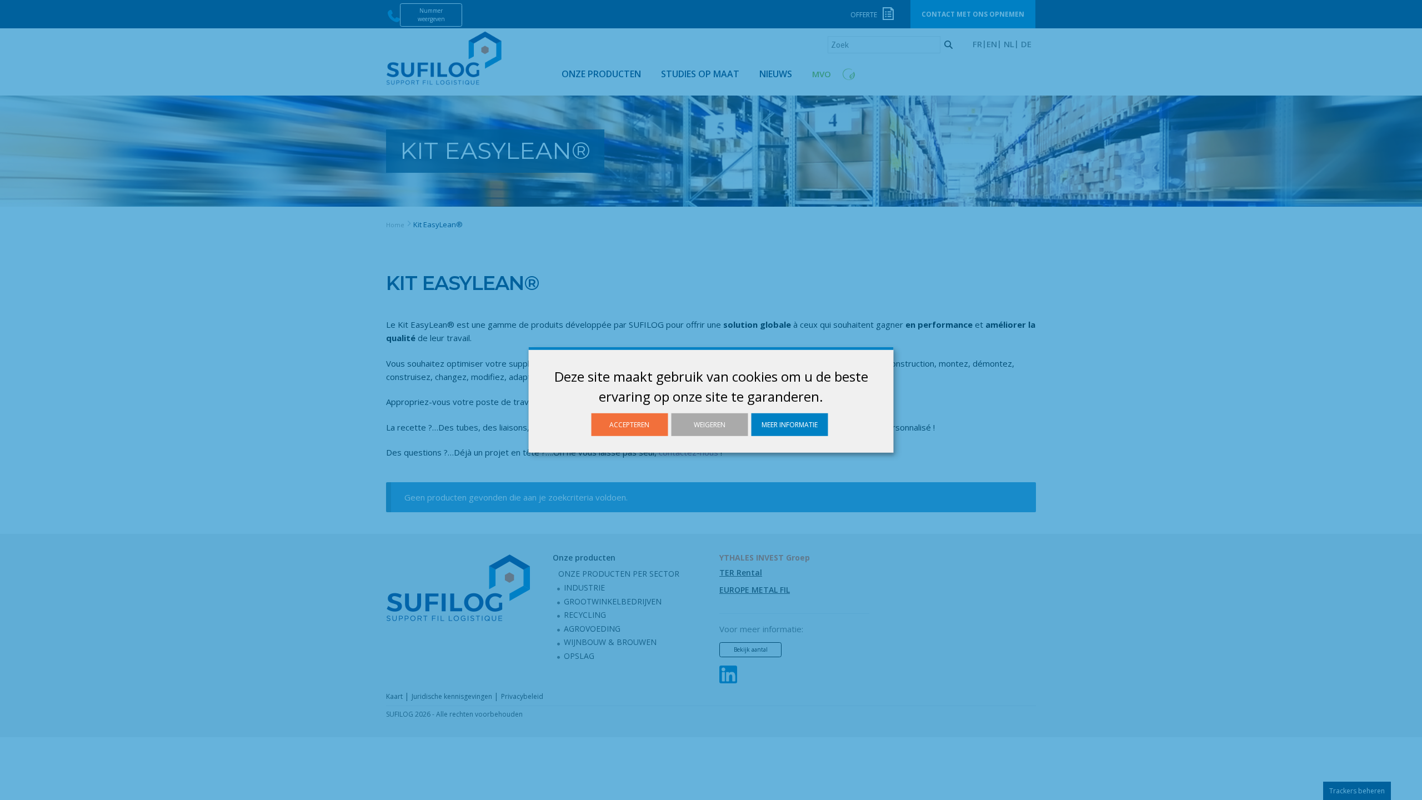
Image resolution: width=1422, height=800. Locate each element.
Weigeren (709, 424)
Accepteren (629, 424)
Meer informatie (790, 424)
